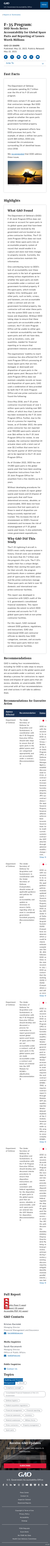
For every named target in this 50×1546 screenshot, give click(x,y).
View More (45, 857)
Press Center (24, 1492)
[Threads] (32, 57)
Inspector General (24, 1499)
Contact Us (11, 1369)
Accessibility (24, 1517)
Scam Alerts (24, 1532)
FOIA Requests (24, 1528)
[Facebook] (7, 57)
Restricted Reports (24, 1503)
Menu (44, 5)
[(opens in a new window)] (3, 1485)
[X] (13, 57)
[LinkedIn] (19, 57)
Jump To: (10, 63)
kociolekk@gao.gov (15, 1333)
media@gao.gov (14, 1355)
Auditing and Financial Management (13, 1381)
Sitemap (24, 1521)
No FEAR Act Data (24, 1535)
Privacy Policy (24, 1514)
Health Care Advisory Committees (24, 1539)
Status (43, 713)
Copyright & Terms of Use (24, 1510)
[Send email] (39, 57)
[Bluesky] (26, 57)
